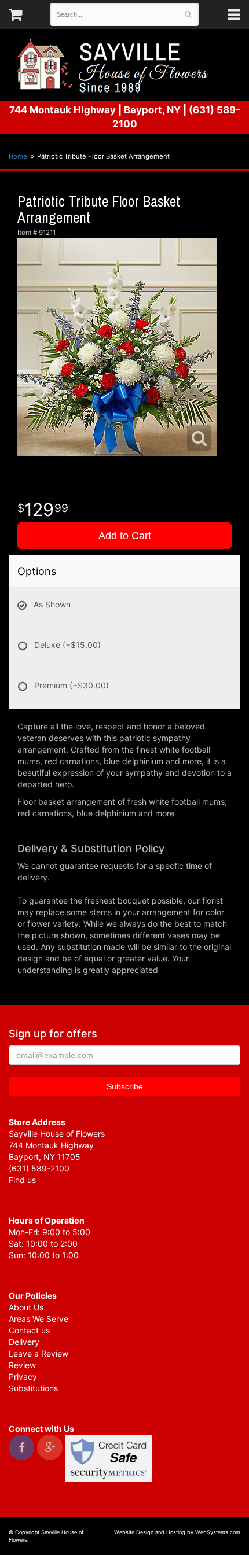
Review (22, 1365)
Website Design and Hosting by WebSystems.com (177, 1532)
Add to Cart (124, 535)
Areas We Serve (38, 1319)
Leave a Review (38, 1353)
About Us (26, 1307)
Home (18, 156)
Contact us (29, 1330)
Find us (22, 1180)
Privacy (23, 1376)
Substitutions (33, 1388)
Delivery (24, 1342)
